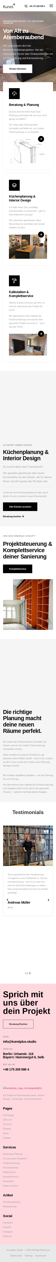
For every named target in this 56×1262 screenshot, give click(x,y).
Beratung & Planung (24, 105)
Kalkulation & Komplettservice (21, 294)
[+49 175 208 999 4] (26, 6)
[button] (7, 899)
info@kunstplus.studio (19, 1041)
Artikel (8, 1195)
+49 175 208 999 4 (37, 6)
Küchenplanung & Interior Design (22, 198)
